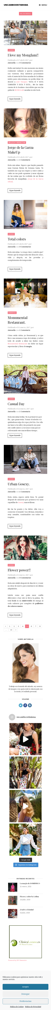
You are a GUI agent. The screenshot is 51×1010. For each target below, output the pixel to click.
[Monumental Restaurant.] (25, 293)
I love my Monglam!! (23, 55)
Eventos (12, 312)
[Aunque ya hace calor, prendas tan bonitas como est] (25, 840)
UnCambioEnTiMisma (16, 4)
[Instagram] (30, 705)
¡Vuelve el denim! (27, 909)
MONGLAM (19, 90)
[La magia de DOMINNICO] (12, 887)
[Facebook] (25, 705)
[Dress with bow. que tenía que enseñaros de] (25, 806)
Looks (11, 50)
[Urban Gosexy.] (25, 459)
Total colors (17, 239)
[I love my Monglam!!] (25, 33)
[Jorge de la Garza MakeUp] (25, 122)
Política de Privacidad (33, 1007)
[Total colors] (25, 214)
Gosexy (21, 502)
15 (11, 630)
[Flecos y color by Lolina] (12, 900)
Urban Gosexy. (19, 484)
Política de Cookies (17, 1007)
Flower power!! (19, 570)
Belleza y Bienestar (16, 142)
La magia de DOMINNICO (30, 883)
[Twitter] (21, 705)
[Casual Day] (25, 379)
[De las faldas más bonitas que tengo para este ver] (25, 739)
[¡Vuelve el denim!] (12, 913)
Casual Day (16, 403)
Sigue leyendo (15, 99)
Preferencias (25, 1001)
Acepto (25, 987)
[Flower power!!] (25, 548)
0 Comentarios (25, 63)
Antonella (11, 63)
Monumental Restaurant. (17, 320)
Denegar (25, 994)
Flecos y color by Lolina (29, 896)
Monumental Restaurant (18, 344)
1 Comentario (24, 160)
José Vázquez (22, 82)
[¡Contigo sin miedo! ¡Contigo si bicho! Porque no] (25, 773)
